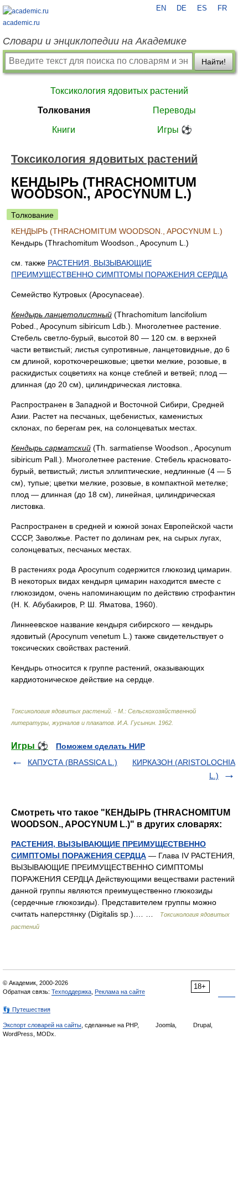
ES (202, 8)
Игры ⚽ (174, 129)
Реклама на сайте (120, 991)
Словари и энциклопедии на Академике (95, 41)
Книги (63, 129)
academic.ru (21, 23)
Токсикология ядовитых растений (119, 91)
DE (182, 8)
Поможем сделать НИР (100, 746)
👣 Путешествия (26, 1009)
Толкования (64, 110)
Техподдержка (71, 991)
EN (161, 8)
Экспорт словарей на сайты (42, 1025)
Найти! (213, 61)
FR (222, 8)
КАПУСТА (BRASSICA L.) (72, 762)
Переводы (174, 110)
